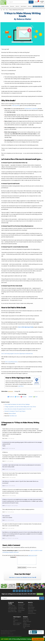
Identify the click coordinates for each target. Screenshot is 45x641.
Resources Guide (21, 604)
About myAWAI (26, 620)
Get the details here (38, 639)
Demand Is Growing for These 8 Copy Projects (14, 411)
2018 (4, 9)
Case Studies (30, 611)
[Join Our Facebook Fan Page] (33, 6)
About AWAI (30, 604)
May (7, 9)
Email (36, 396)
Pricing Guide (20, 607)
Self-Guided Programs (12, 608)
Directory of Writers (32, 613)
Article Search (20, 605)
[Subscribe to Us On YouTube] (41, 6)
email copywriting (16, 105)
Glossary (19, 611)
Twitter (18, 396)
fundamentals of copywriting (31, 108)
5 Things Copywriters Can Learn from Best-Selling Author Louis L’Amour (20, 406)
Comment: (13, 557)
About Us (17, 6)
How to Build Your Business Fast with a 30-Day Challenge (17, 404)
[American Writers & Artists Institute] (3, 2)
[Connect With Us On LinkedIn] (38, 6)
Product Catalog (11, 605)
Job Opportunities (26, 624)
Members (30, 6)
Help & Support (23, 6)
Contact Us (15, 620)
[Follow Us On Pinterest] (36, 6)
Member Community (27, 621)
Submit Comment (22, 567)
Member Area (25, 618)
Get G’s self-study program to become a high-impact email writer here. (17, 353)
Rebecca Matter (12, 413)
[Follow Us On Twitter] (35, 6)
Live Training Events (12, 610)
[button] (36, 2)
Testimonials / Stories (32, 610)
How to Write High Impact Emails (25, 327)
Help (14, 618)
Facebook (11, 396)
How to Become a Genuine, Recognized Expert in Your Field (17, 409)
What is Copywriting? (17, 623)
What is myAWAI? (16, 624)
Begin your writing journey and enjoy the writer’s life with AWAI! (22, 594)
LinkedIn (31, 396)
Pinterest (24, 396)
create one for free (32, 555)
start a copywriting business (11, 361)
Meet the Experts (31, 607)
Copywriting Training (12, 607)
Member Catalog (26, 626)
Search (31, 2)
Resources (12, 6)
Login (24, 627)
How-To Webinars (21, 608)
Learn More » (21, 386)
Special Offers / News (12, 611)
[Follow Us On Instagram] (40, 6)
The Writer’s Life (13, 416)
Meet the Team (31, 608)
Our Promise (30, 605)
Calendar (25, 623)
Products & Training (5, 6)
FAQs (14, 621)
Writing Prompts (21, 610)
